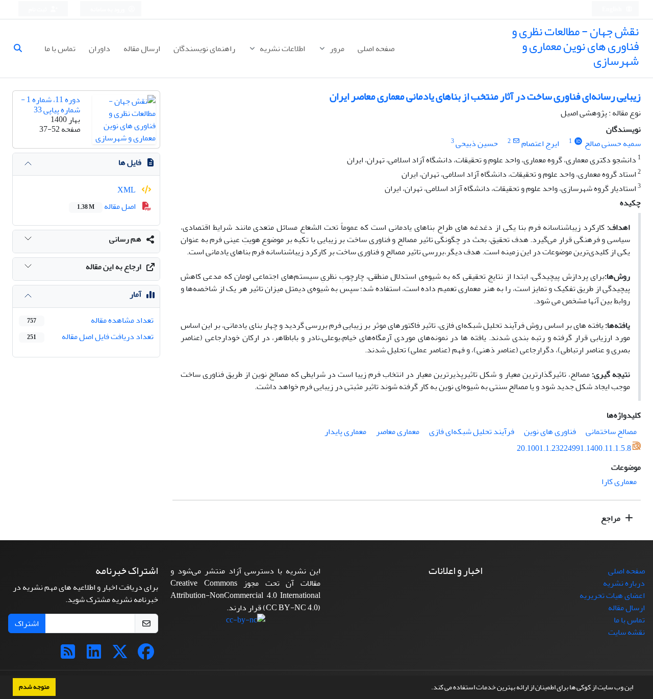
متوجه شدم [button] (34, 687)
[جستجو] (22, 48)
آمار (135, 294)
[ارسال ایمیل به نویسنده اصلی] (516, 141)
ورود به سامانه (107, 9)
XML (127, 190)
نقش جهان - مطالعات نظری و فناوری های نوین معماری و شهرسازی (575, 46)
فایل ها (129, 162)
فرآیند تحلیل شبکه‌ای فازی (471, 431)
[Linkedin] (94, 655)
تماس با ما (60, 48)
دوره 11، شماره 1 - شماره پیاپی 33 (50, 104)
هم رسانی (125, 239)
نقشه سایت (626, 632)
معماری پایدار (345, 431)
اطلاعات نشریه (281, 48)
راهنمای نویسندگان (204, 48)
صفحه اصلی (376, 48)
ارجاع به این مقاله (113, 266)
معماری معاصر (397, 431)
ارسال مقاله (141, 48)
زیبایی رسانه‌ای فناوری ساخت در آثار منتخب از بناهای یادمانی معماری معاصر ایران (485, 96)
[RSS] (68, 655)
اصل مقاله (107, 206)
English (612, 9)
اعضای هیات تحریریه (612, 595)
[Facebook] (146, 655)
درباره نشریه (624, 583)
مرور (336, 48)
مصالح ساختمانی (611, 431)
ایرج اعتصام (540, 143)
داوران (99, 48)
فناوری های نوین (550, 431)
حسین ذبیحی (477, 143)
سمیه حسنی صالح (613, 143)
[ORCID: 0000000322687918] (578, 141)
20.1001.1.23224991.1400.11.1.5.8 (574, 448)
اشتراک (27, 623)
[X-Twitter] (120, 655)
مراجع (611, 518)
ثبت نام (38, 9)
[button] (428, 688)
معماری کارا (619, 481)
